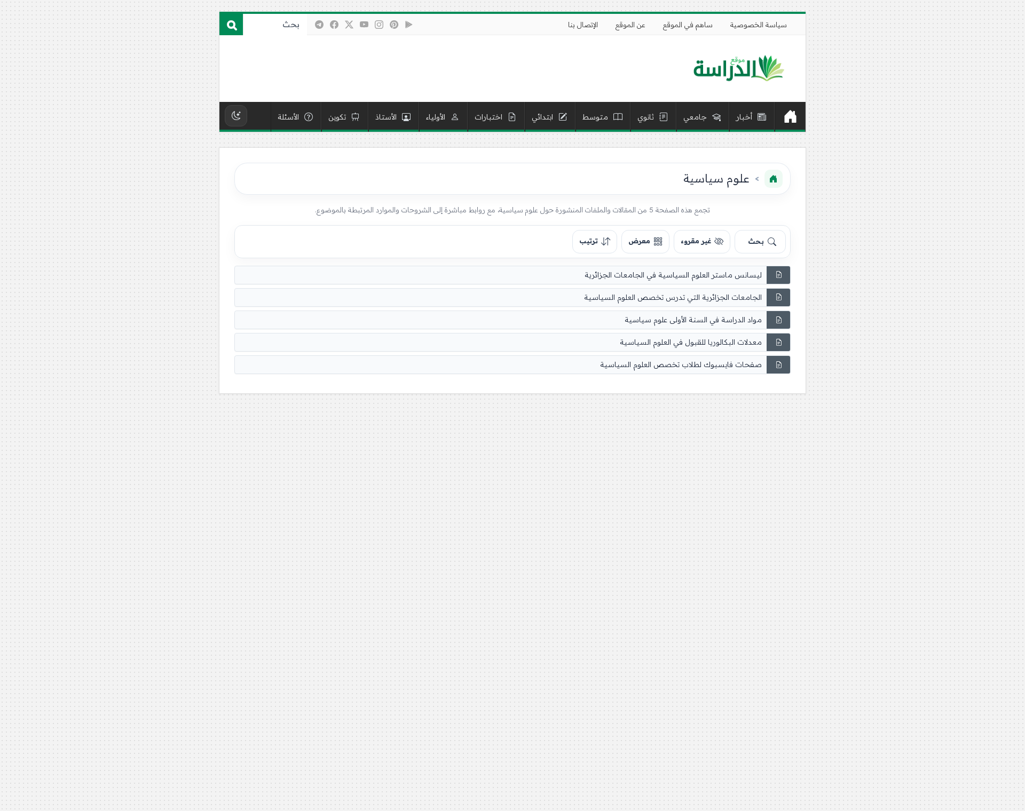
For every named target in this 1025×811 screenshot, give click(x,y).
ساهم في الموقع (688, 24)
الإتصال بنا (583, 24)
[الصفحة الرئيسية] (773, 179)
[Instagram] (379, 24)
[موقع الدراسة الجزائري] (738, 68)
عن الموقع (630, 24)
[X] (349, 24)
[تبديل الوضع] (236, 115)
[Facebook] (334, 24)
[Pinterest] (394, 24)
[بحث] (231, 24)
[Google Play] (409, 24)
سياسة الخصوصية (758, 24)
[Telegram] (319, 24)
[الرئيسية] (790, 117)
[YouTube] (364, 24)
